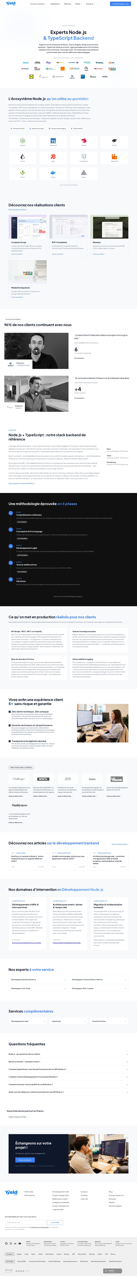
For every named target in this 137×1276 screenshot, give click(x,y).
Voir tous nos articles (120, 844)
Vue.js (26, 1254)
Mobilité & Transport (115, 1261)
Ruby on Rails (82, 1254)
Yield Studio (28, 1192)
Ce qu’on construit (37, 4)
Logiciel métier (58, 1209)
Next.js (113, 1254)
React (33, 1254)
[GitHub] (6, 1243)
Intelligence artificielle (60, 1202)
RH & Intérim (84, 1261)
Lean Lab (84, 1199)
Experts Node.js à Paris (17, 1117)
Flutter (40, 1254)
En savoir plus (79, 358)
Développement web (60, 1192)
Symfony (92, 1254)
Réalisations (55, 4)
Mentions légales (115, 1206)
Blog (110, 1192)
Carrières (84, 1195)
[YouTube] (20, 1243)
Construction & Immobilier (37, 1261)
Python (100, 1254)
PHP (106, 1254)
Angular (19, 1254)
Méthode (67, 4)
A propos (84, 1192)
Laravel (59, 1254)
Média (77, 4)
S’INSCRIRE (55, 1222)
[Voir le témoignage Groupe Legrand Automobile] (36, 351)
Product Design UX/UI (60, 1195)
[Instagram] (11, 1243)
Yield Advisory (29, 1195)
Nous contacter (25, 1160)
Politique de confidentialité (39, 1227)
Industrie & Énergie (54, 1261)
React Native (49, 1254)
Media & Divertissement (98, 1261)
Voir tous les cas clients (18, 209)
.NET (73, 1254)
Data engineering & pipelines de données (67, 943)
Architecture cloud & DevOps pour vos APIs (26, 943)
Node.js (66, 1254)
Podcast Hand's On (116, 1195)
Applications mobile (59, 1199)
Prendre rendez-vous (120, 4)
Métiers (112, 1202)
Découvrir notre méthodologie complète (68, 596)
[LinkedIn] (15, 1243)
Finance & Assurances (70, 1261)
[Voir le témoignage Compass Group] (36, 394)
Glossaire (112, 1199)
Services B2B (21, 1261)
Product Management (60, 1206)
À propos (89, 4)
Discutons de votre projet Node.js (22, 483)
